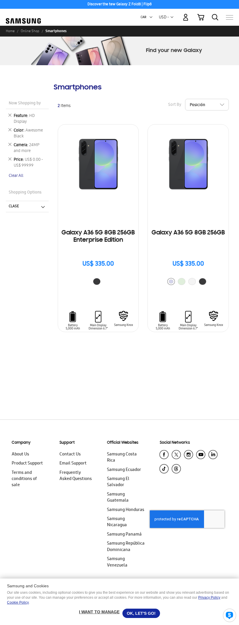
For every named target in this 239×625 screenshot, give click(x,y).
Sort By (174, 104)
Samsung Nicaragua (117, 522)
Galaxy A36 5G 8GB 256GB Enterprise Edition (98, 237)
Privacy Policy (209, 597)
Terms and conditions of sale (24, 479)
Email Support (73, 463)
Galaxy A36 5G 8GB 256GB (188, 233)
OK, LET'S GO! (141, 613)
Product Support (27, 463)
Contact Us (70, 454)
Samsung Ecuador (124, 470)
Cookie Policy (18, 602)
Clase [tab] (14, 206)
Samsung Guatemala (118, 497)
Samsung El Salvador (118, 482)
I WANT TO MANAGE (99, 612)
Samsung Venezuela (117, 562)
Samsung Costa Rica (122, 457)
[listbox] (98, 282)
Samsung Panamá (124, 534)
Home (10, 31)
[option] (97, 281)
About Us (20, 454)
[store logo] (23, 14)
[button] (151, 17)
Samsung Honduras (125, 510)
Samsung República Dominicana (126, 546)
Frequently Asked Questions (75, 476)
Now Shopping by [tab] (25, 103)
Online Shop (30, 31)
